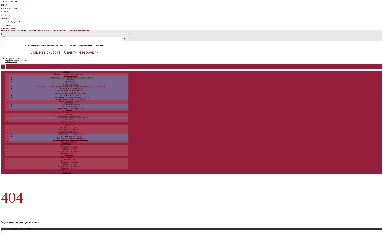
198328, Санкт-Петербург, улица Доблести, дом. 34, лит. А (16, 59)
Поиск (3, 36)
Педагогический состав (71, 85)
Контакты (66, 173)
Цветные (13, 29)
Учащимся (66, 144)
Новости (69, 110)
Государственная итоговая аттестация (70, 134)
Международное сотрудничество (70, 95)
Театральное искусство (69, 131)
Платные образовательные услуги (70, 88)
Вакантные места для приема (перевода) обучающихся (70, 92)
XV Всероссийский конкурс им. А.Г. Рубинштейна (70, 117)
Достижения (68, 114)
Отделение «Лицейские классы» (69, 133)
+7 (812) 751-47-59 (11, 62)
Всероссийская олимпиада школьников (70, 138)
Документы (71, 79)
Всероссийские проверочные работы (70, 136)
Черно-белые (5, 29)
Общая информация (68, 159)
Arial (2, 8)
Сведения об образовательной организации (68, 74)
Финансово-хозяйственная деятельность (70, 90)
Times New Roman (10, 8)
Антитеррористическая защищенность (71, 108)
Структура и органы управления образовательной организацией (71, 77)
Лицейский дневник (69, 121)
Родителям (66, 123)
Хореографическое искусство (69, 129)
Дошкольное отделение (69, 141)
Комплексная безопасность (70, 104)
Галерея (66, 170)
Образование (70, 81)
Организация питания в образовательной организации (70, 97)
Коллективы (68, 119)
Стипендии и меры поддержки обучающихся (70, 94)
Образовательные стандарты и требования (70, 99)
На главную (5, 227)
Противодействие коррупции (69, 101)
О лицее (66, 112)
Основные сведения (70, 76)
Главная (66, 72)
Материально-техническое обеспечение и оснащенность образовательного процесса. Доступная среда (70, 86)
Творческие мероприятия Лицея (69, 116)
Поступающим (66, 157)
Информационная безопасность (70, 106)
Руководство (70, 83)
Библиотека (69, 155)
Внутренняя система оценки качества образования (70, 140)
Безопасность (68, 102)
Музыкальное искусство (68, 127)
